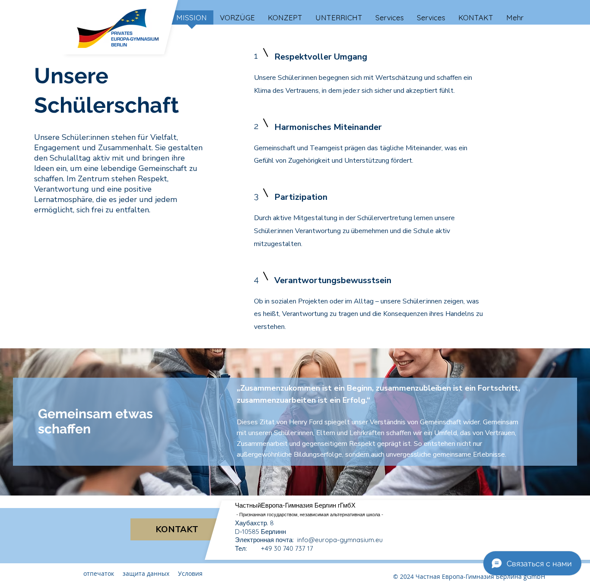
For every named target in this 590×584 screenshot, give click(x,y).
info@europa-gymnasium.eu (340, 540)
